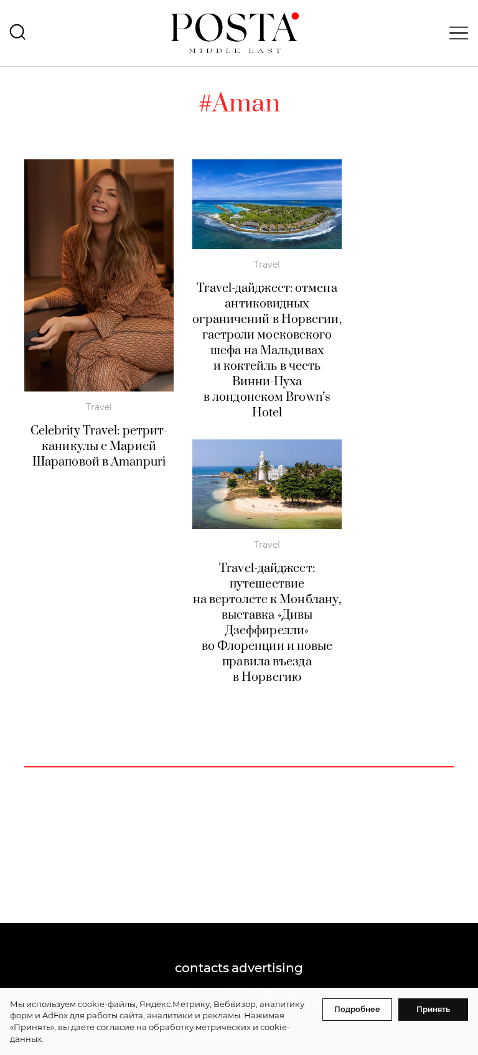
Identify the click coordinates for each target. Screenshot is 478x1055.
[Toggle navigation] (455, 33)
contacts (202, 967)
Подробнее (357, 1009)
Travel (99, 407)
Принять (433, 1009)
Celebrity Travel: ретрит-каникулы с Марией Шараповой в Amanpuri (99, 446)
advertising (267, 967)
